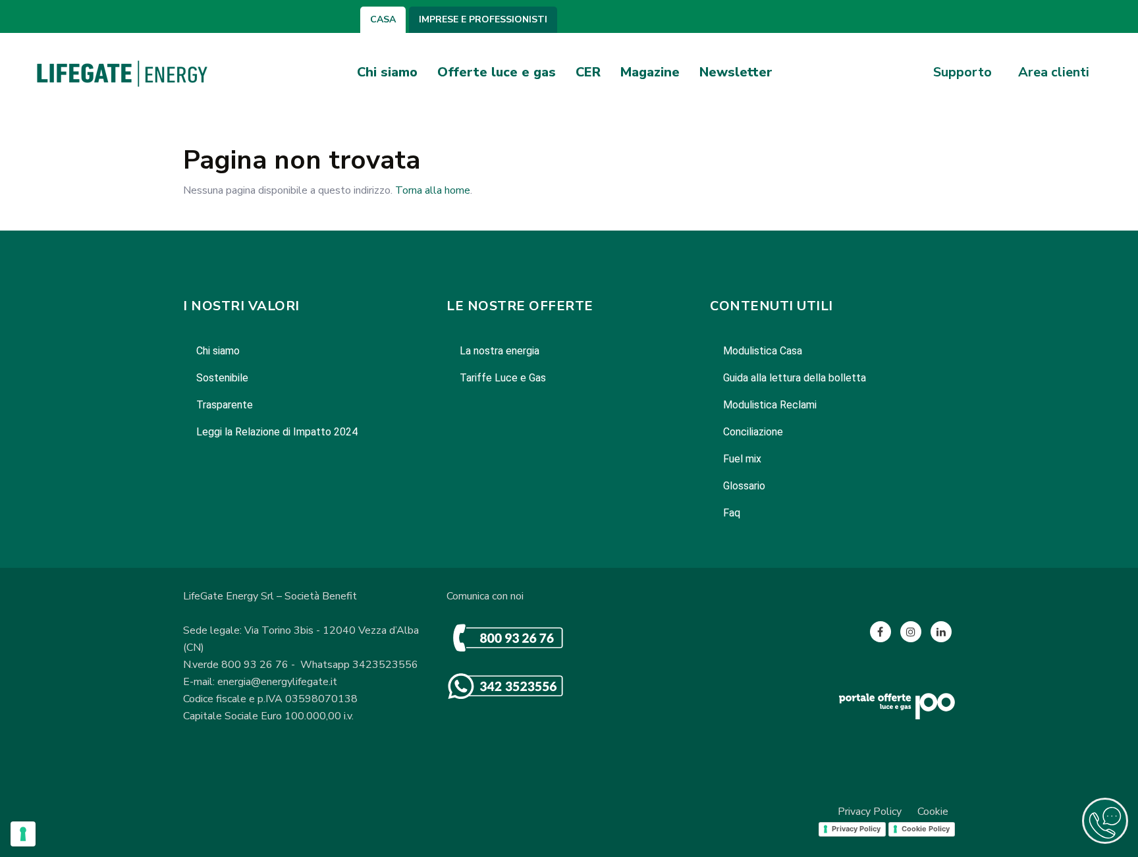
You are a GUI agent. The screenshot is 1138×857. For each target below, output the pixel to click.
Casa (383, 19)
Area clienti (1053, 72)
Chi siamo (387, 72)
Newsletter (735, 72)
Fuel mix (742, 459)
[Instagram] (910, 631)
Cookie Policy (926, 828)
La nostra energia (499, 351)
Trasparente (224, 405)
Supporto (962, 72)
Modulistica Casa (762, 351)
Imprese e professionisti (483, 19)
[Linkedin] (941, 631)
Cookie (932, 811)
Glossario (744, 486)
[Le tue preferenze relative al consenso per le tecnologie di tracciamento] (23, 833)
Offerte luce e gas (496, 72)
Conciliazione (753, 432)
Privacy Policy (870, 811)
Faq (731, 513)
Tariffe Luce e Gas (503, 378)
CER (588, 72)
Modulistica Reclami (770, 405)
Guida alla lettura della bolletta (794, 378)
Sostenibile (222, 378)
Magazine (650, 72)
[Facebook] (880, 631)
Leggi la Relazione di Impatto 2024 (277, 432)
